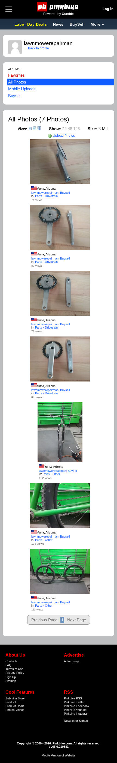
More (95, 24)
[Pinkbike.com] (58, 6)
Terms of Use (14, 668)
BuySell (77, 24)
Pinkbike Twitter (74, 702)
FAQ (8, 665)
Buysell (14, 95)
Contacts (11, 661)
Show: (55, 128)
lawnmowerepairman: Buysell (50, 192)
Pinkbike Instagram (76, 713)
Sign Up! (11, 677)
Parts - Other (51, 474)
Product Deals (14, 706)
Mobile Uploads (22, 89)
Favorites (16, 75)
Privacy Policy (14, 672)
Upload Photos (63, 136)
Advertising (71, 661)
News (58, 24)
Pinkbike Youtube (75, 709)
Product (10, 702)
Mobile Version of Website (58, 755)
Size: (92, 128)
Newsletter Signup (76, 720)
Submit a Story (15, 698)
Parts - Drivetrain (46, 196)
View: (22, 129)
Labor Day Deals (31, 24)
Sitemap (10, 680)
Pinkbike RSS (73, 698)
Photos (10, 709)
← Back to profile (36, 48)
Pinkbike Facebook (76, 706)
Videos (20, 709)
